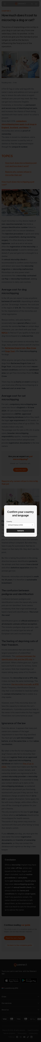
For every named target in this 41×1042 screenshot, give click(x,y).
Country (9, 521)
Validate (20, 531)
